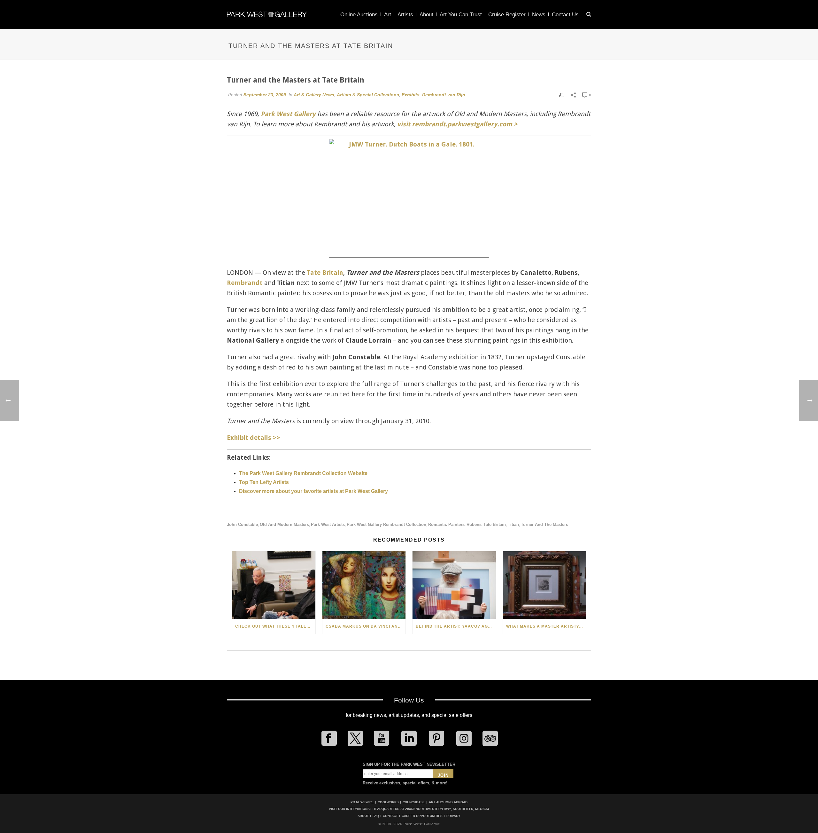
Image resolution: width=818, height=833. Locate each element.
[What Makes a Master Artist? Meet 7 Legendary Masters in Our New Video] (544, 585)
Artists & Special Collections (368, 94)
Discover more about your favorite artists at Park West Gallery (313, 491)
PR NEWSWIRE (362, 802)
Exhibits (411, 94)
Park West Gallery (288, 114)
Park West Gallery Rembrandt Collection (386, 524)
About (426, 15)
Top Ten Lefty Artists (264, 482)
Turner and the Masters (544, 524)
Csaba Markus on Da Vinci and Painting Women (366, 626)
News (538, 15)
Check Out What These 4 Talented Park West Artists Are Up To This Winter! (275, 626)
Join (443, 775)
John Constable (242, 524)
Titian (513, 524)
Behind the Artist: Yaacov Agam (455, 626)
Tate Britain (325, 272)
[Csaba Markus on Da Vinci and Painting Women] (364, 585)
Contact (390, 816)
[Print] (561, 94)
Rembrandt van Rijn (443, 94)
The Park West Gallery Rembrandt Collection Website (303, 473)
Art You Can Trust (461, 15)
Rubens (474, 524)
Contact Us (565, 15)
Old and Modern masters (284, 524)
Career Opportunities (422, 816)
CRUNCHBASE (414, 802)
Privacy (453, 816)
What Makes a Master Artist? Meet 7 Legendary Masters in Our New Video (546, 626)
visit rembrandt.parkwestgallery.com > (457, 124)
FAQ (376, 816)
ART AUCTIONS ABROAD (448, 802)
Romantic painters (446, 524)
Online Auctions (359, 15)
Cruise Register (507, 15)
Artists (405, 15)
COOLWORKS (388, 802)
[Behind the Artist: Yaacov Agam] (454, 585)
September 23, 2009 (264, 94)
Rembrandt (245, 283)
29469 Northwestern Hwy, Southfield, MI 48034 (447, 809)
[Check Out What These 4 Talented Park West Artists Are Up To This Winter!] (273, 585)
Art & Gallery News (314, 94)
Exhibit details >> (253, 437)
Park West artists (328, 524)
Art (387, 15)
